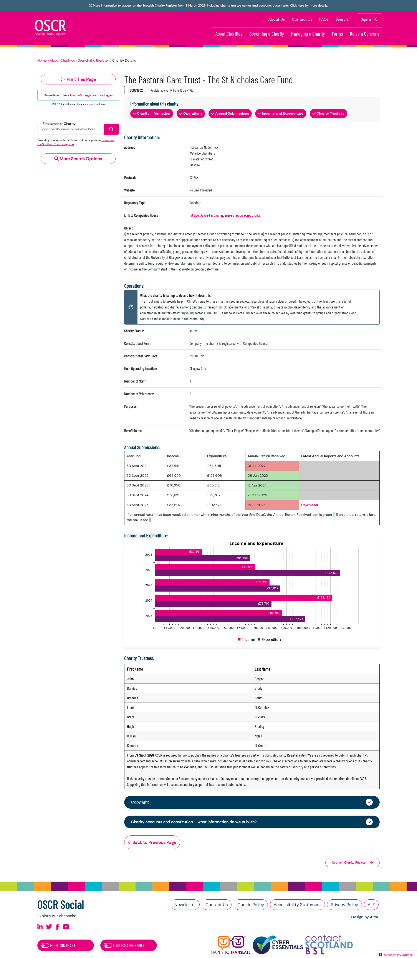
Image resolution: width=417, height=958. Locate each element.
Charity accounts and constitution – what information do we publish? (193, 821)
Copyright (140, 802)
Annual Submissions (232, 113)
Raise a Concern (364, 33)
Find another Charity (59, 123)
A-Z (371, 904)
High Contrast (62, 945)
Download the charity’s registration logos (78, 95)
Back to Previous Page (154, 842)
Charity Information (153, 113)
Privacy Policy (344, 904)
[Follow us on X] (49, 927)
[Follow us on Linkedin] (40, 927)
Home (42, 60)
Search (342, 19)
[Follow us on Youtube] (66, 927)
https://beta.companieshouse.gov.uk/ (225, 215)
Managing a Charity (308, 33)
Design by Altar (365, 917)
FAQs (324, 19)
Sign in (367, 19)
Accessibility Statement (297, 904)
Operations (192, 113)
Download (309, 505)
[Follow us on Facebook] (57, 927)
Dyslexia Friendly (128, 945)
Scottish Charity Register (349, 862)
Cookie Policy (250, 904)
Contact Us (302, 19)
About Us (276, 19)
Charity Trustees (330, 113)
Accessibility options (398, 955)
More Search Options (80, 159)
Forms (337, 33)
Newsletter (185, 904)
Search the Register (93, 60)
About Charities (228, 33)
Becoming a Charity (266, 33)
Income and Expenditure (282, 113)
